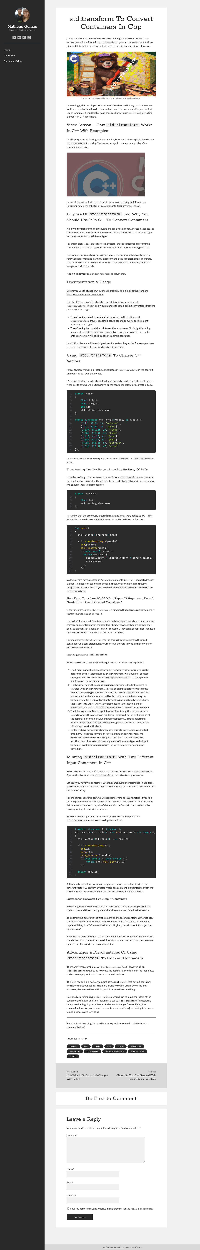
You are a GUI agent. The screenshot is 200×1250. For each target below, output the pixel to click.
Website (71, 1195)
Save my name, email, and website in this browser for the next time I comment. (111, 1208)
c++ (86, 1046)
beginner (73, 1046)
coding (97, 1046)
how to (120, 1046)
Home (7, 49)
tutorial (73, 1056)
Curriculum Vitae (13, 61)
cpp (109, 1046)
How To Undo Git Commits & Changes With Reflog (87, 1077)
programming (92, 1051)
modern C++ (136, 1046)
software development (114, 1051)
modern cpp (75, 1051)
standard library (137, 1051)
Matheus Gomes (22, 26)
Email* (70, 1182)
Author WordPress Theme (114, 1247)
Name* (70, 1169)
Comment (72, 1135)
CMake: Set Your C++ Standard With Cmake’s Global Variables (135, 1077)
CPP (84, 1038)
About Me (9, 55)
